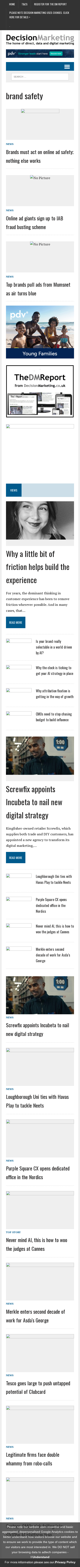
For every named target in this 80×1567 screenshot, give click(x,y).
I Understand (40, 1557)
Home (12, 4)
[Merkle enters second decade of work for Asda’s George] (19, 957)
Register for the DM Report (50, 4)
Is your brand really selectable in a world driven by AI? (54, 647)
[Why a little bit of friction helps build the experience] (40, 536)
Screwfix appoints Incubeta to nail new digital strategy (34, 801)
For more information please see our (40, 1562)
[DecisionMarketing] (40, 39)
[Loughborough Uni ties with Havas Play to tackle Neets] (19, 885)
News (9, 144)
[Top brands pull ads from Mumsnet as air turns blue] (40, 244)
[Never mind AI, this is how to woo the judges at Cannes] (19, 934)
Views (13, 490)
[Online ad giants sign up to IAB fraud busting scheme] (40, 178)
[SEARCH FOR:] (40, 76)
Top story (13, 1232)
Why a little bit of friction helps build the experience (38, 566)
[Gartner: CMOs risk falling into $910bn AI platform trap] (40, 1512)
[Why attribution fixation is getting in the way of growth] (19, 699)
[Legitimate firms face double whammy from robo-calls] (40, 1440)
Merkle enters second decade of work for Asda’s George (53, 955)
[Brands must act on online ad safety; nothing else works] (40, 127)
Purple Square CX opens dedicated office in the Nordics (51, 905)
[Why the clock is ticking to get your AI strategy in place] (19, 676)
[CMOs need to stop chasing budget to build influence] (19, 722)
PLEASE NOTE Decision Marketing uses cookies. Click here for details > (39, 15)
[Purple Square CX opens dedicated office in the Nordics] (19, 908)
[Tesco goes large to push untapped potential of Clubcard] (40, 1369)
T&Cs (25, 4)
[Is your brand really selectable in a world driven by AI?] (19, 649)
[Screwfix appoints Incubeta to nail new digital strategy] (40, 771)
